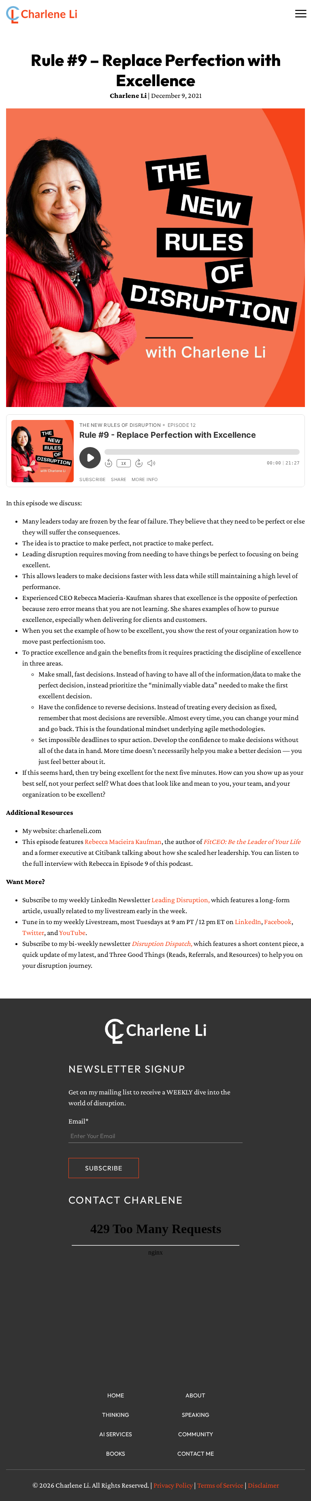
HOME (115, 1395)
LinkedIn (248, 922)
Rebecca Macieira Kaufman (123, 841)
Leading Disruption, (180, 900)
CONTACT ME (195, 1453)
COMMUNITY (195, 1434)
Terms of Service (220, 1485)
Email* (78, 1121)
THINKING (115, 1414)
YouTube (72, 933)
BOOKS (115, 1453)
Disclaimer (263, 1485)
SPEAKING (195, 1414)
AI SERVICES (115, 1434)
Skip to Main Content (6, 12)
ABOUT (195, 1395)
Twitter (33, 933)
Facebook (278, 922)
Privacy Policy (173, 1485)
